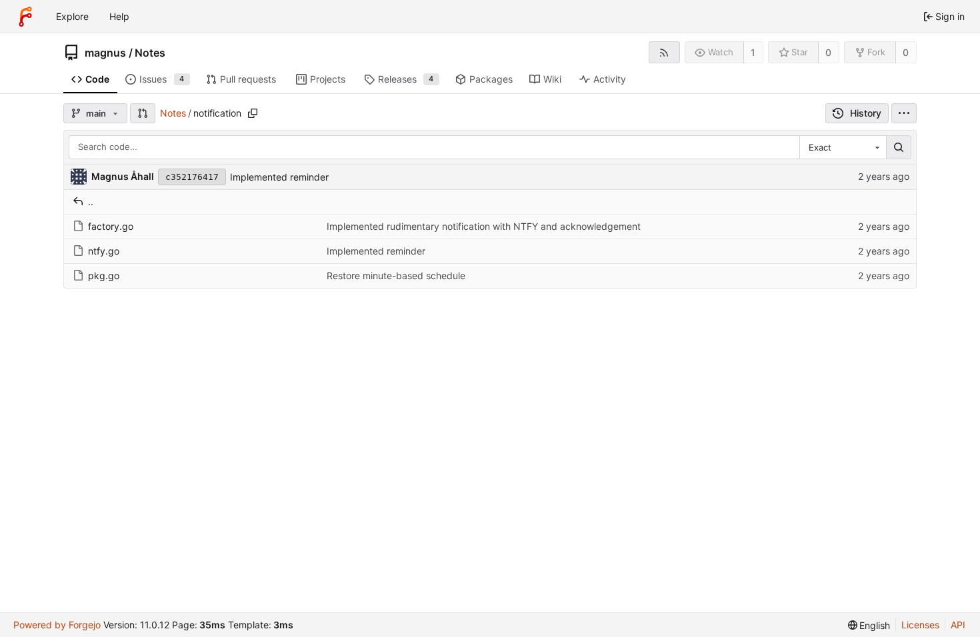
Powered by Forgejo (57, 624)
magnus (105, 52)
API (958, 624)
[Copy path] (252, 113)
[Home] (25, 17)
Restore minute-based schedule (396, 275)
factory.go (110, 226)
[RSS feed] (664, 52)
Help (119, 16)
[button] (142, 113)
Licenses (920, 624)
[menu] (904, 113)
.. (90, 201)
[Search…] (898, 147)
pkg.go (103, 275)
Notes (150, 52)
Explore (72, 16)
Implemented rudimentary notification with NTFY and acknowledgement (484, 226)
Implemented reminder (279, 177)
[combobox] (842, 147)
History (865, 113)
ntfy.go (103, 251)
